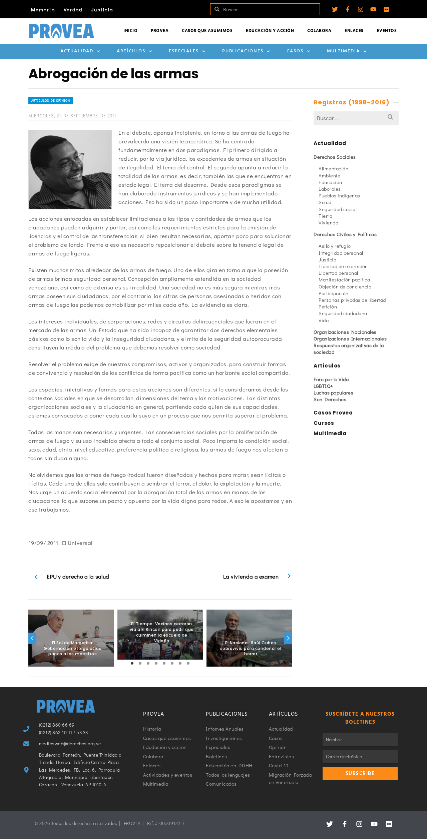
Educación (330, 182)
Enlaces (354, 30)
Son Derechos (330, 399)
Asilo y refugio (335, 245)
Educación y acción (270, 30)
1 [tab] (132, 663)
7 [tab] (180, 663)
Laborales (330, 188)
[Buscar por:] (356, 118)
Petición (328, 306)
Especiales (184, 51)
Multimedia (343, 51)
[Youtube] (373, 9)
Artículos (131, 51)
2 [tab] (140, 663)
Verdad (73, 9)
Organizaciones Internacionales (350, 338)
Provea (159, 30)
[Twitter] (335, 9)
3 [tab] (148, 663)
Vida (324, 320)
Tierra (325, 215)
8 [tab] (188, 663)
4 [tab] (156, 663)
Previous (32, 638)
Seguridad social (338, 209)
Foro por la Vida (331, 379)
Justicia (102, 9)
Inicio (130, 30)
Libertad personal (338, 272)
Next (288, 638)
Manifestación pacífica (344, 279)
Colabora (319, 30)
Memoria (43, 9)
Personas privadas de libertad (352, 299)
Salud (325, 202)
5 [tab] (164, 663)
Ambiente (329, 175)
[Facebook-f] (348, 9)
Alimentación (333, 168)
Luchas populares (333, 392)
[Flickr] (386, 9)
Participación (334, 293)
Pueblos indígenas (339, 195)
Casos (295, 51)
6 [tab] (172, 663)
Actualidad (76, 51)
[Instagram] (361, 9)
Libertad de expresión (343, 266)
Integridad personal (341, 252)
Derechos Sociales (335, 156)
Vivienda (328, 222)
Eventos (387, 30)
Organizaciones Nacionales (345, 331)
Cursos (324, 423)
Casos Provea (333, 412)
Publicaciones (243, 51)
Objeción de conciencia (345, 286)
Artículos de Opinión (50, 100)
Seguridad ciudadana (343, 313)
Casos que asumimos (207, 30)
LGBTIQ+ (323, 385)
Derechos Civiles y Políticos (345, 234)
